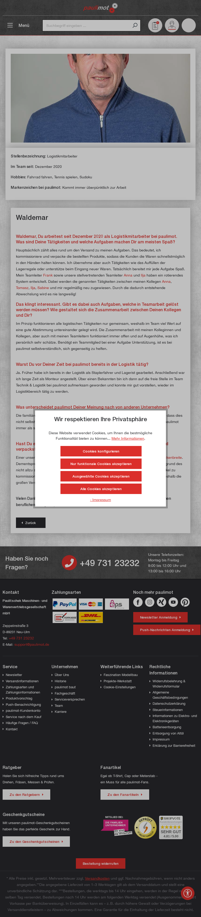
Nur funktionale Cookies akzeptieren (101, 464)
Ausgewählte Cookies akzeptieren (101, 476)
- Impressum (100, 499)
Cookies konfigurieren (101, 451)
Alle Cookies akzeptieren (101, 489)
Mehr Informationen (127, 438)
